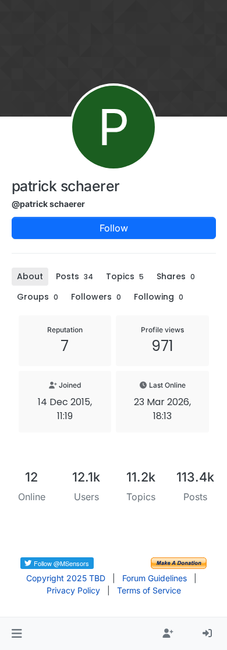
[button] (17, 633)
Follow (114, 228)
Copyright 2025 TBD (65, 578)
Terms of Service (149, 590)
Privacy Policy (73, 590)
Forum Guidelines (154, 578)
